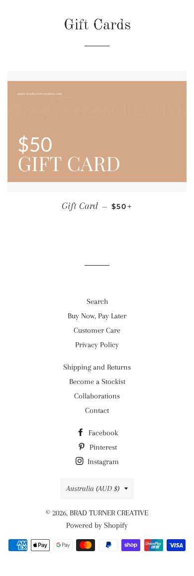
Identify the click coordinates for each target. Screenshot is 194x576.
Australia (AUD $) (92, 488)
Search (97, 301)
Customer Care (97, 330)
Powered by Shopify (97, 525)
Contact (97, 410)
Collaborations (97, 395)
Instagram (102, 461)
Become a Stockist (97, 381)
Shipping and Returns (97, 367)
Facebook (102, 432)
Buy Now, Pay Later (97, 315)
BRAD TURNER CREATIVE (109, 512)
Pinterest (102, 447)
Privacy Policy (97, 344)
